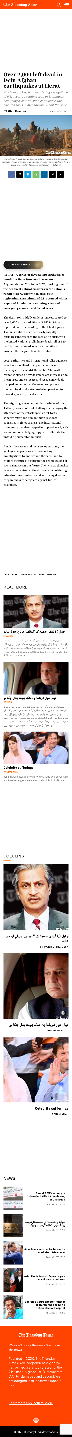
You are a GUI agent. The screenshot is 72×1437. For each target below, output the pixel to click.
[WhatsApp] (36, 174)
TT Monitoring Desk (54, 946)
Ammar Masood (57, 1030)
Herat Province (48, 574)
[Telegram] (27, 174)
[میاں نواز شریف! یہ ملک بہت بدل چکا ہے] (36, 986)
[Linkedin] (44, 174)
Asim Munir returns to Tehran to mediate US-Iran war (44, 1250)
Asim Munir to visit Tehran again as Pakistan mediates (44, 1277)
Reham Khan (60, 1114)
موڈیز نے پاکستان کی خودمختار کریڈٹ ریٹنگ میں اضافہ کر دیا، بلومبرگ (45, 1223)
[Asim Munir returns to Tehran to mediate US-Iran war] (13, 1253)
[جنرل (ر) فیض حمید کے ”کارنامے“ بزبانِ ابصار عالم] (36, 897)
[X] (19, 174)
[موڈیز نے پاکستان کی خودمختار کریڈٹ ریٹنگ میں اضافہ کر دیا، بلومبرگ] (13, 1225)
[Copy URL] (60, 174)
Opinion (7, 702)
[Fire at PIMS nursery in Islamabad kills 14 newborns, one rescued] (13, 1198)
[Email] (52, 174)
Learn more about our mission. (31, 1403)
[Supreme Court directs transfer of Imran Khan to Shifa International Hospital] (13, 1307)
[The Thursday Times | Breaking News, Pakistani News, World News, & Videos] (22, 4)
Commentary (10, 772)
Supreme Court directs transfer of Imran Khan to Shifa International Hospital (45, 1305)
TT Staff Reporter (15, 111)
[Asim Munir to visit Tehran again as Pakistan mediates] (13, 1280)
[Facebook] (11, 174)
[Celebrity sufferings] (36, 1069)
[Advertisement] (36, 1144)
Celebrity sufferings (52, 1108)
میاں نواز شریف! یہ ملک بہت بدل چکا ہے (39, 1024)
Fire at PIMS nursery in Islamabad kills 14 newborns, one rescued (46, 1196)
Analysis (8, 636)
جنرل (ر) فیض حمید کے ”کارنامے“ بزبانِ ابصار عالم (38, 938)
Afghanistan (28, 574)
